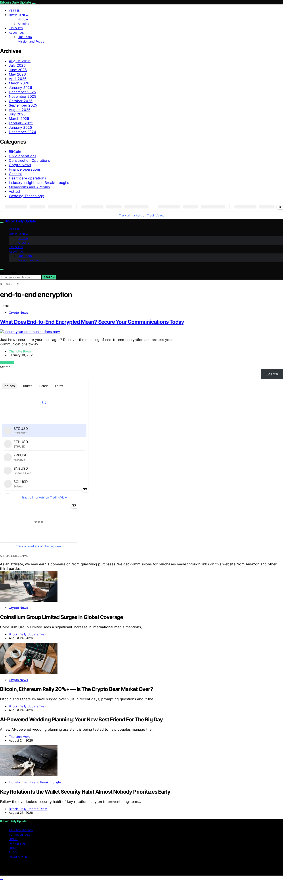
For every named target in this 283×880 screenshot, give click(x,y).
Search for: (8, 273)
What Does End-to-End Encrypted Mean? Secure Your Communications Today (92, 322)
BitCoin (23, 19)
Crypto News (20, 15)
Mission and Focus (31, 41)
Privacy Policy (21, 830)
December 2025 (22, 92)
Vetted (14, 10)
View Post (7, 362)
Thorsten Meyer (20, 736)
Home (13, 839)
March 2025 (19, 118)
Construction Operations (29, 160)
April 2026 (18, 78)
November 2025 (22, 96)
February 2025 (21, 123)
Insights (16, 28)
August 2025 (20, 109)
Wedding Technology (26, 196)
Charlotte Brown (20, 351)
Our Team (25, 37)
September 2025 (23, 105)
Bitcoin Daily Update (15, 2)
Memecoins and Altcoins (29, 187)
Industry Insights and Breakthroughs (39, 182)
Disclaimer (18, 857)
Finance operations (25, 169)
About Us (16, 32)
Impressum (18, 843)
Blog (13, 852)
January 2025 (20, 127)
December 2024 (22, 132)
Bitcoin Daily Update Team (28, 634)
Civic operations (22, 156)
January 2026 (20, 87)
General (15, 173)
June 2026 (18, 70)
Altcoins (23, 23)
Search (49, 277)
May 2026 (17, 74)
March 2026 (19, 83)
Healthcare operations (27, 178)
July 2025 (17, 114)
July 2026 (17, 65)
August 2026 (20, 61)
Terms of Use (20, 834)
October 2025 (21, 101)
